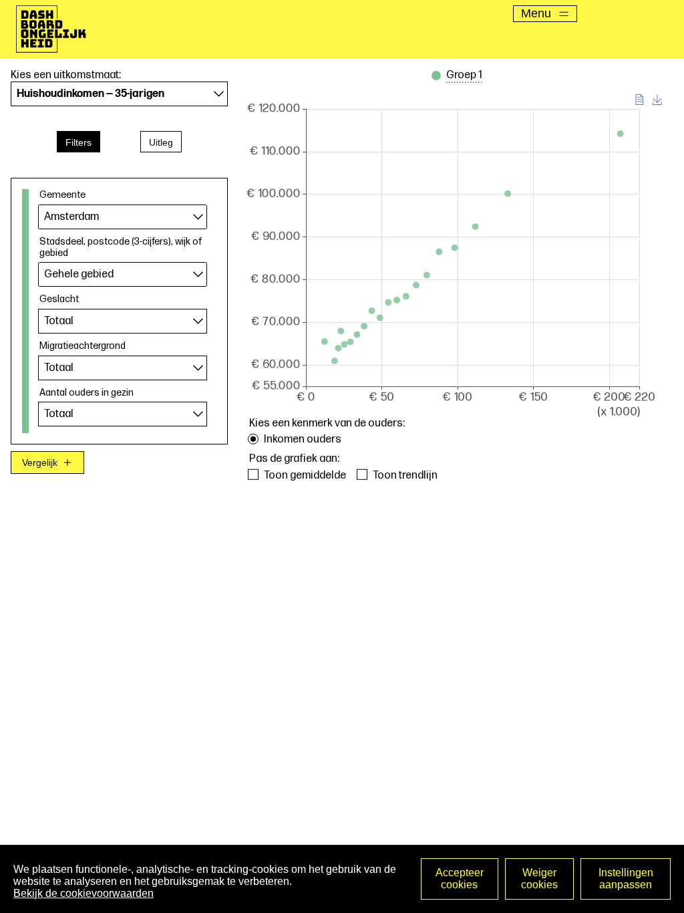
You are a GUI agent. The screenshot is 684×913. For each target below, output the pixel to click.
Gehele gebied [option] (79, 274)
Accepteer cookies (460, 878)
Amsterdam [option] (71, 217)
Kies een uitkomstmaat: (66, 75)
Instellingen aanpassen (625, 878)
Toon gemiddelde (305, 475)
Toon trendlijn (405, 475)
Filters (78, 142)
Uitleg (161, 142)
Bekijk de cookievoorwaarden (83, 893)
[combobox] (122, 217)
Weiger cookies (539, 878)
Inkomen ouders (302, 439)
